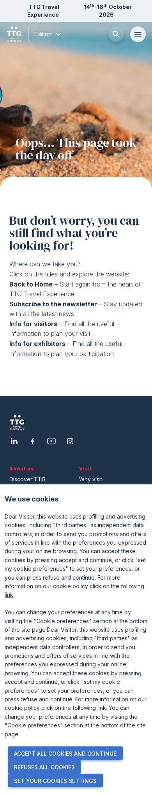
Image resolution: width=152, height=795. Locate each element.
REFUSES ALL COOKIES (44, 767)
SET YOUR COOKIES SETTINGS (55, 781)
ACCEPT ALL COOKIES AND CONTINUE (65, 753)
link (9, 594)
